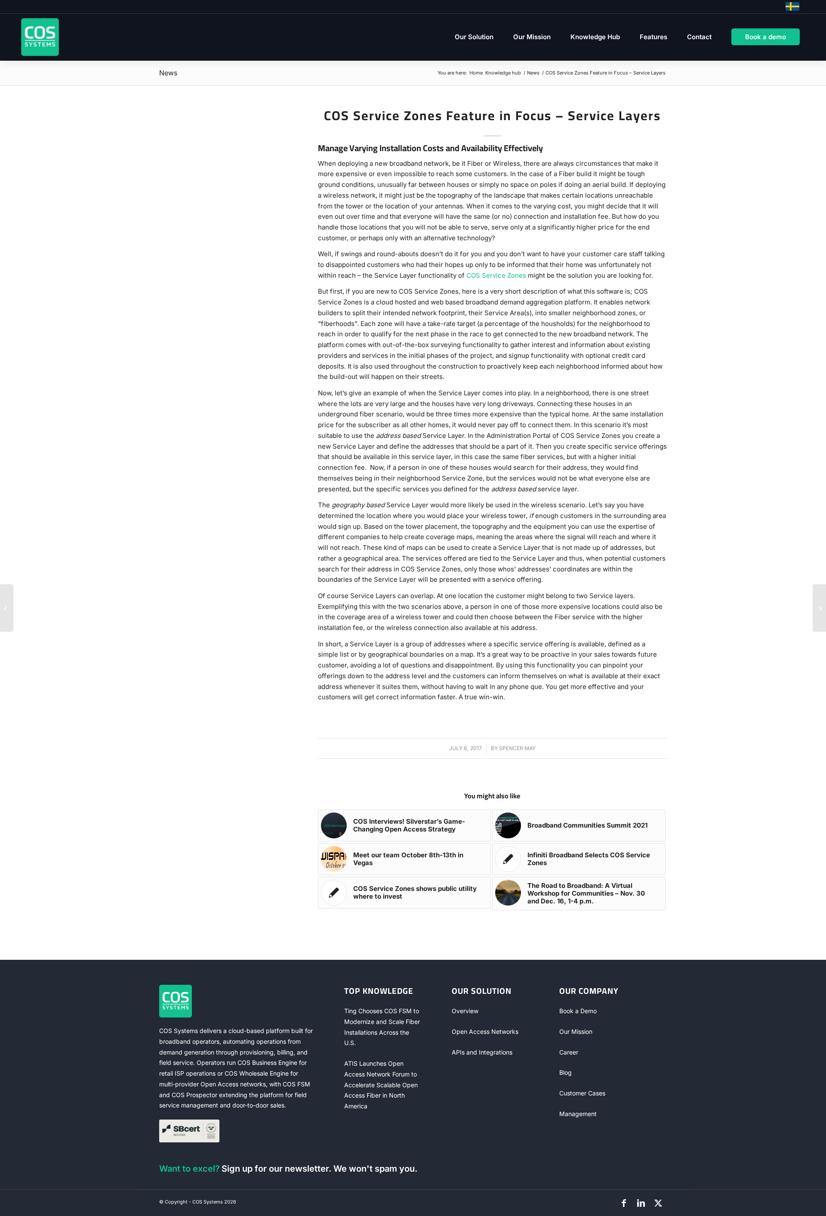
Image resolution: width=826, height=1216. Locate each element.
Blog (565, 1072)
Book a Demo (578, 1010)
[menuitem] (474, 37)
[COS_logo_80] (40, 37)
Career (568, 1052)
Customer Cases (582, 1093)
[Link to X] (658, 1203)
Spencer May (517, 748)
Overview (465, 1010)
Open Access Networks (485, 1031)
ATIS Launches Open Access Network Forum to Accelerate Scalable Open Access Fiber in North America (381, 1085)
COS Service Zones (496, 275)
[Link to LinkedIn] (641, 1203)
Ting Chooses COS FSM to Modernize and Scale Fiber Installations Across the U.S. (382, 1026)
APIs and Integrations (482, 1052)
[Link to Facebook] (623, 1203)
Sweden (792, 6)
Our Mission (575, 1031)
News (168, 72)
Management (578, 1113)
